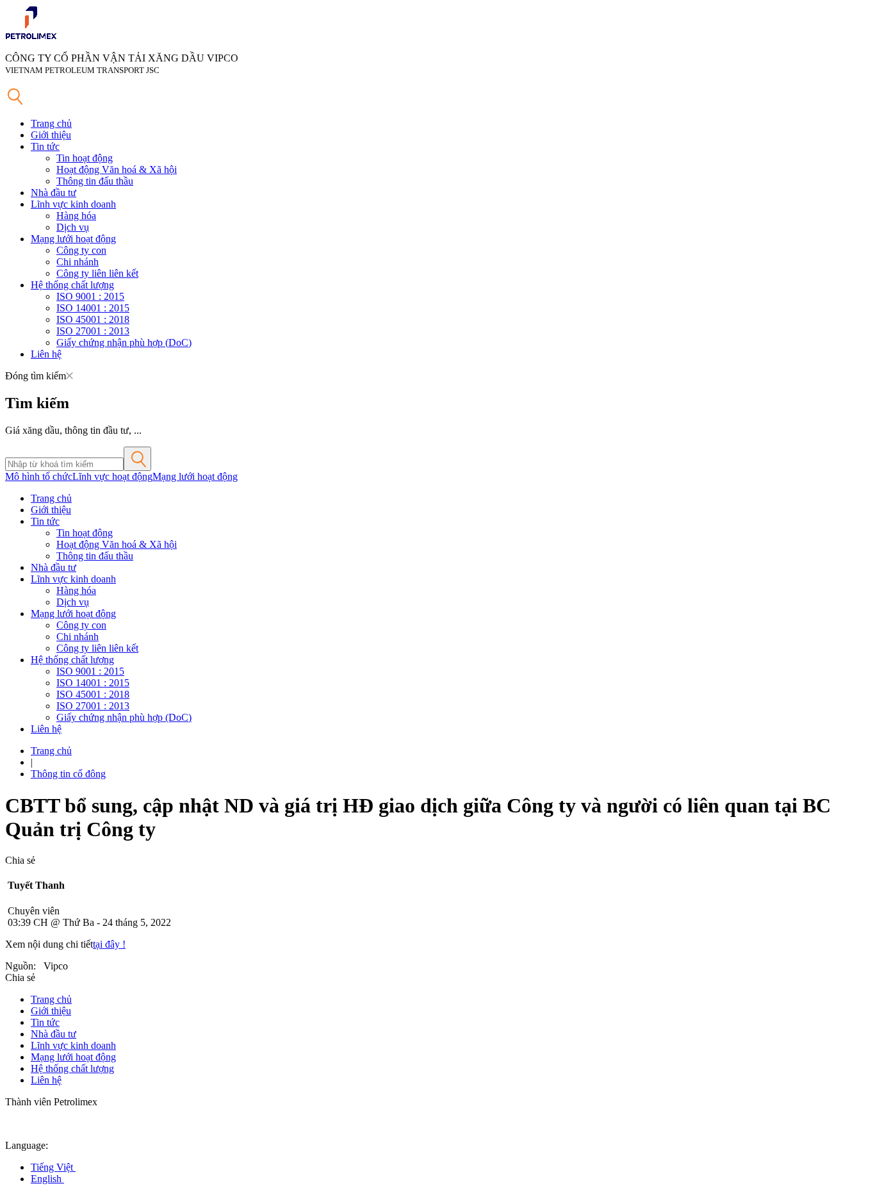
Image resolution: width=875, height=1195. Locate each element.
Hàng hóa (76, 215)
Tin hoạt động (84, 157)
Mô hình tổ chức (38, 476)
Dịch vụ (72, 227)
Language (25, 1145)
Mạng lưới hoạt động (73, 238)
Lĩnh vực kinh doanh (73, 204)
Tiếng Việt (53, 1167)
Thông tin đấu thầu (94, 181)
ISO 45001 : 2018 (92, 319)
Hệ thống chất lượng (72, 284)
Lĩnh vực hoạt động (112, 476)
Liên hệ (46, 354)
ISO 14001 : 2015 (92, 307)
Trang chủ (51, 123)
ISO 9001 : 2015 (90, 296)
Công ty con (81, 250)
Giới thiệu (51, 134)
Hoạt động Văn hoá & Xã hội (116, 169)
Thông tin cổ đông (68, 773)
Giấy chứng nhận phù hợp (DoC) (124, 342)
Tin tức (45, 146)
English (47, 1178)
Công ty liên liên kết (97, 273)
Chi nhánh (77, 261)
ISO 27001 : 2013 (92, 331)
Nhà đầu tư (53, 192)
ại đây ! (110, 944)
